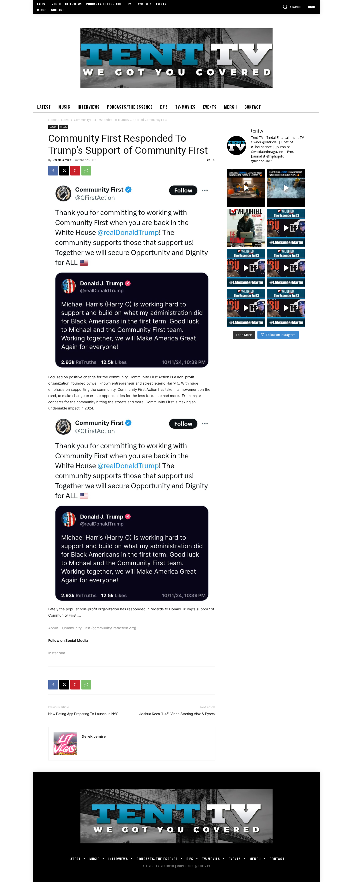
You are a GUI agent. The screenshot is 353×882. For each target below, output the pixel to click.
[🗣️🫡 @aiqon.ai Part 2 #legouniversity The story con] (286, 188)
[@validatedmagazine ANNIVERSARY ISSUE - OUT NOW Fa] (246, 228)
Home (52, 120)
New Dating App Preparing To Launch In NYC (83, 714)
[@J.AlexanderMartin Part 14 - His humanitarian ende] (246, 308)
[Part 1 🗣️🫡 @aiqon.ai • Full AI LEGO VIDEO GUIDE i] (246, 188)
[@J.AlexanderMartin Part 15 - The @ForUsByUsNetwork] (286, 268)
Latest (65, 120)
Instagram (56, 653)
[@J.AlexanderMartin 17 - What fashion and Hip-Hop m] (286, 228)
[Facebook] (53, 170)
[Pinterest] (75, 170)
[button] (292, 6)
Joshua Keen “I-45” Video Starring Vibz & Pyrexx (177, 714)
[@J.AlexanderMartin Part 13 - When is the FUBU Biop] (286, 308)
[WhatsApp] (86, 170)
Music (63, 126)
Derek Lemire (62, 160)
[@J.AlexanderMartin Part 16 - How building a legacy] (246, 268)
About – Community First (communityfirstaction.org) (92, 628)
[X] (64, 170)
